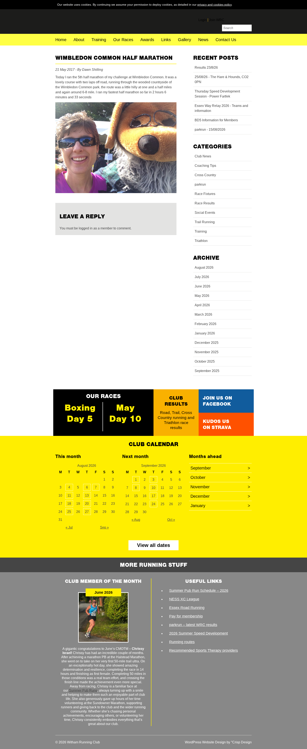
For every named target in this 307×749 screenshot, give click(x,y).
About (79, 40)
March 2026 (203, 314)
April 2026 (202, 305)
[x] (248, 4)
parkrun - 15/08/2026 (210, 129)
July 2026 (202, 277)
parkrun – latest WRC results (193, 625)
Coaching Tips (205, 165)
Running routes (182, 642)
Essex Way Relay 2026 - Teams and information (221, 108)
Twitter (239, 18)
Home (60, 40)
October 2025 (205, 361)
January (220, 505)
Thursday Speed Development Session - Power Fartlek (217, 94)
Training (98, 40)
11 (69, 495)
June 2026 (202, 286)
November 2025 (206, 352)
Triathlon (201, 241)
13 (87, 495)
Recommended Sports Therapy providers (203, 650)
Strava (248, 18)
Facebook (230, 18)
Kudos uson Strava (217, 424)
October (220, 477)
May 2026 (202, 295)
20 (87, 503)
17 (153, 496)
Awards (147, 40)
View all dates (153, 545)
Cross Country (205, 175)
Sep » (104, 527)
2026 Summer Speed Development (198, 633)
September (220, 468)
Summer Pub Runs (83, 690)
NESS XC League (184, 599)
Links (166, 40)
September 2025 (207, 371)
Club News (203, 156)
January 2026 (205, 333)
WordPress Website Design (205, 742)
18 (69, 503)
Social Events (205, 212)
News (203, 40)
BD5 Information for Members (216, 120)
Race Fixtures (205, 194)
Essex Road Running (186, 608)
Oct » (171, 519)
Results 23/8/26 (206, 67)
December (220, 496)
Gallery (184, 40)
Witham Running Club (84, 21)
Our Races (123, 40)
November (220, 487)
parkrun (200, 184)
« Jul (69, 527)
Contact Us (226, 40)
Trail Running (205, 222)
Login (202, 20)
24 (153, 504)
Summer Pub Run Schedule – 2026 (198, 590)
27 (87, 512)
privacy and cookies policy (214, 4)
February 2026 (205, 324)
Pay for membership (186, 616)
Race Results (205, 203)
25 (69, 512)
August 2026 (204, 267)
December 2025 (206, 342)
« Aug (136, 519)
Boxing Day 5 (80, 413)
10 (153, 488)
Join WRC (216, 20)
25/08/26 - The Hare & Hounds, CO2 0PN (222, 79)
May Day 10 (125, 413)
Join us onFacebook (217, 401)
